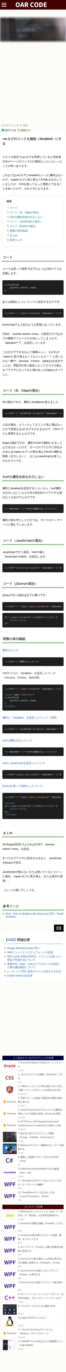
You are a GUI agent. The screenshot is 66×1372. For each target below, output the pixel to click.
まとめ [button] (13, 235)
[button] (59, 928)
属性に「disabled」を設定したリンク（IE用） (30, 717)
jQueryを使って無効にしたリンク (22, 785)
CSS (25, 125)
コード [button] (13, 207)
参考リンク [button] (16, 239)
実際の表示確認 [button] (19, 230)
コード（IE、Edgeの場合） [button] (25, 212)
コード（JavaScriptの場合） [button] (26, 221)
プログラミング (10, 125)
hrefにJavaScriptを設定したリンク (23, 763)
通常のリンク (10, 650)
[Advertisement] (33, 82)
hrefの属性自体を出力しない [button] (26, 217)
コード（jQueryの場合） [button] (23, 226)
